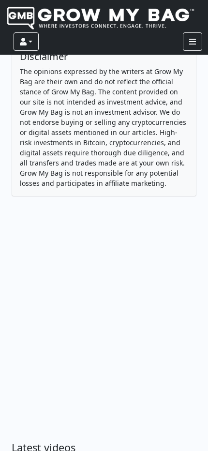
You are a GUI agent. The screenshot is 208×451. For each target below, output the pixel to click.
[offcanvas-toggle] (192, 41)
